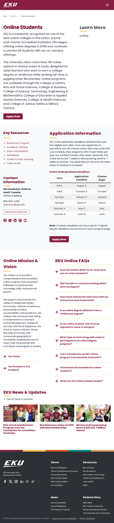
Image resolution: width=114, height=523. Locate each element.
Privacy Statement (87, 518)
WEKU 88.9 (87, 502)
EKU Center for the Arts (93, 506)
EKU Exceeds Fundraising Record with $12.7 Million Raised (91, 428)
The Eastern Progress (60, 509)
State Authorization (59, 481)
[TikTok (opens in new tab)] (32, 481)
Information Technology (94, 474)
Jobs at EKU (88, 481)
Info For (13, 16)
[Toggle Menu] (107, 5)
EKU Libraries (88, 468)
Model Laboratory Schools (95, 509)
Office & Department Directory (64, 471)
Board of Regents (59, 468)
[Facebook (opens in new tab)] (5, 481)
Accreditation (57, 485)
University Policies (59, 474)
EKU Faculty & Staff (59, 478)
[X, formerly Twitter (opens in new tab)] (10, 481)
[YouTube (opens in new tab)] (27, 481)
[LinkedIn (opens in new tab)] (21, 481)
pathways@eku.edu (14, 204)
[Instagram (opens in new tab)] (16, 481)
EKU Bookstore (89, 471)
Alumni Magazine (58, 506)
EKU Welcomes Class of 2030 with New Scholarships (57, 426)
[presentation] (20, 413)
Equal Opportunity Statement (64, 518)
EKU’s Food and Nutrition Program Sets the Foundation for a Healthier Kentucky (19, 429)
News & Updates (58, 502)
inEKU (85, 485)
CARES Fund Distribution (93, 478)
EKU (4, 16)
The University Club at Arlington (97, 513)
